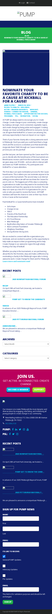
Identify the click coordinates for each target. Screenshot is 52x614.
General (33, 112)
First (4, 523)
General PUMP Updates (12, 560)
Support (39, 389)
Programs (8, 116)
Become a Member (18, 389)
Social (35, 116)
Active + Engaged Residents (16, 110)
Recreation (25, 116)
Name (6, 514)
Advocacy (34, 110)
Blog (27, 36)
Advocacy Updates (10, 569)
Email (6, 540)
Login (23, 3)
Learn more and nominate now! (16, 261)
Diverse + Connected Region (16, 112)
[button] (26, 24)
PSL (16, 116)
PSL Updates (7, 579)
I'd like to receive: (11, 551)
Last (4, 533)
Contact (32, 3)
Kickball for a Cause (13, 114)
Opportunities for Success (36, 114)
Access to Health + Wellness (16, 107)
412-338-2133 (10, 423)
